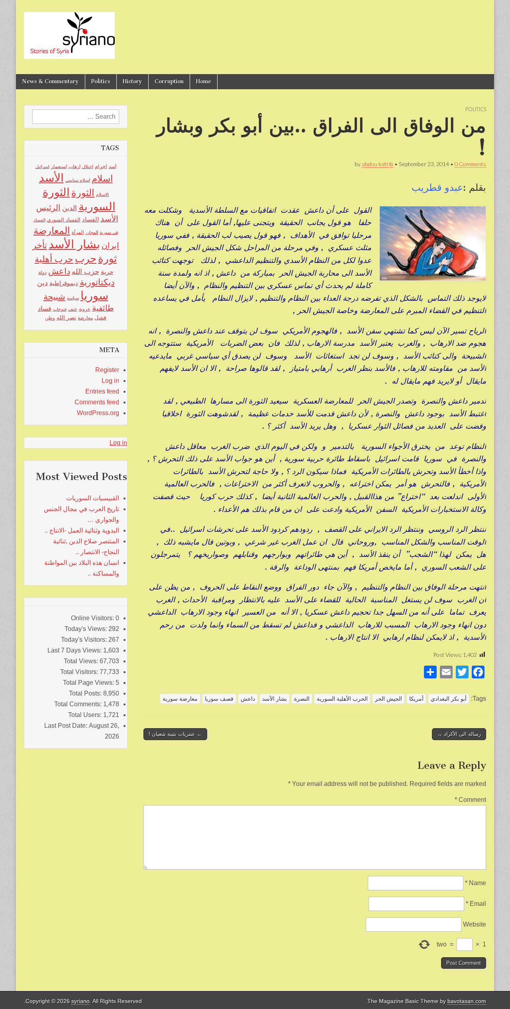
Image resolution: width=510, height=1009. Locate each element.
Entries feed (102, 391)
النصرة (302, 699)
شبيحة (54, 296)
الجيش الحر (388, 699)
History (132, 81)
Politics (100, 81)
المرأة (78, 232)
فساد (44, 308)
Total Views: (82, 661)
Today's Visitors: (84, 639)
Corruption (169, 81)
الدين (69, 208)
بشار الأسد (274, 699)
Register (107, 369)
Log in (110, 380)
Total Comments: (78, 704)
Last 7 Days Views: (75, 650)
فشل (100, 317)
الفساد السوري (63, 220)
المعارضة (51, 230)
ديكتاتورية (97, 282)
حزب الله (85, 271)
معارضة (85, 318)
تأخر (39, 245)
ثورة (107, 258)
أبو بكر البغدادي (449, 699)
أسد (112, 166)
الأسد (51, 177)
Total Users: (85, 714)
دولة (42, 272)
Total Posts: (86, 693)
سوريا (94, 295)
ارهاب (74, 166)
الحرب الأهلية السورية (342, 699)
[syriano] (69, 31)
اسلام (102, 178)
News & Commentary (50, 81)
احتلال (87, 166)
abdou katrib (377, 164)
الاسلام (102, 194)
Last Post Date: (66, 725)
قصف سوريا (219, 699)
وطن (50, 318)
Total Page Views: (89, 682)
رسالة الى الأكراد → (459, 734)
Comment (470, 799)
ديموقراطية (63, 283)
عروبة (84, 309)
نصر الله (66, 317)
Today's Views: (86, 628)
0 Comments (470, 164)
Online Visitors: (93, 618)
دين (42, 282)
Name (475, 883)
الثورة (82, 192)
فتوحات (60, 309)
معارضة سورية (180, 699)
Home (203, 81)
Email (476, 903)
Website (474, 924)
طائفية (103, 308)
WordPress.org (98, 412)
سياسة (73, 298)
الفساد (90, 219)
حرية (107, 271)
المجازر (91, 232)
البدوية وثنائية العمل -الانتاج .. (82, 530)
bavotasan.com (466, 1001)
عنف (72, 309)
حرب (85, 258)
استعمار (59, 166)
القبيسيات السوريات (92, 498)
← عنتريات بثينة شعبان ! (175, 734)
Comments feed (97, 402)
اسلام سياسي (77, 180)
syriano (80, 1001)
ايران (110, 245)
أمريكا (416, 699)
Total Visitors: (80, 671)
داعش (248, 699)
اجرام (101, 166)
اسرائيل (42, 166)
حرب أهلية (54, 259)
